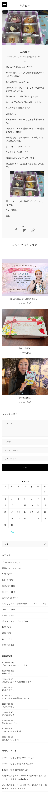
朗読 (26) (6, 633)
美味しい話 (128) (10, 597)
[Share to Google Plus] (33, 230)
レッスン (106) (9, 609)
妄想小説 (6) (8, 645)
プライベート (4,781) (12, 562)
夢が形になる (25, 398)
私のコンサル (8, 769)
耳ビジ (39, 57)
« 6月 (11, 531)
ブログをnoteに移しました (15, 664)
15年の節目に (8, 688)
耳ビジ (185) (8, 580)
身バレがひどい (9, 721)
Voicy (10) (7, 639)
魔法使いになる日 (10, 738)
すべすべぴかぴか (10, 757)
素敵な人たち (31, 57)
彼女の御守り (25, 348)
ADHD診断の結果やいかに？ (16, 697)
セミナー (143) (9, 592)
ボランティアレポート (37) (15, 621)
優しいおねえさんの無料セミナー (25, 299)
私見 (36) (6, 627)
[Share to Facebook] (16, 230)
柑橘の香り (8, 672)
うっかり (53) (8, 615)
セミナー (22, 57)
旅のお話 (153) (9, 586)
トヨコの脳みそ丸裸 (11, 730)
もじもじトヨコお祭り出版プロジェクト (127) (24, 603)
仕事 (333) (7, 574)
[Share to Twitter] (24, 230)
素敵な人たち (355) (11, 568)
